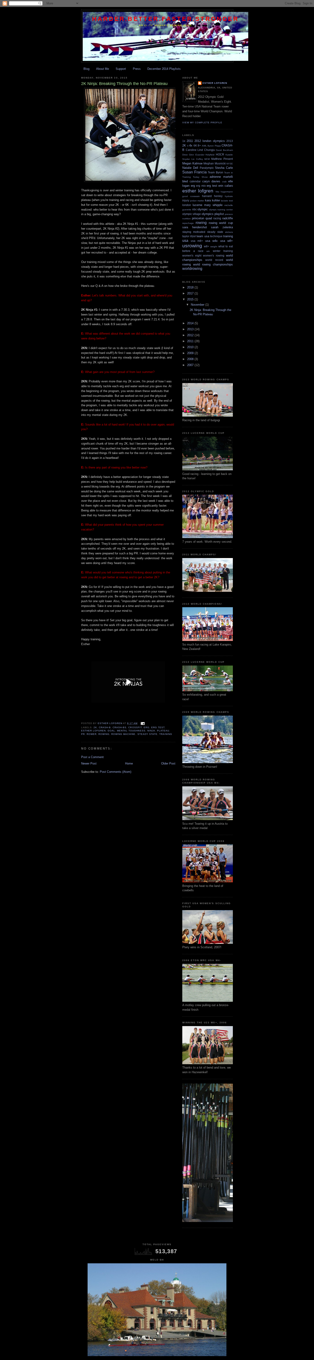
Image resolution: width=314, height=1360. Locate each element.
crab (224, 181)
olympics (208, 214)
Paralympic (207, 167)
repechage (188, 223)
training (165, 734)
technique (216, 236)
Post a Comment (92, 757)
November (198, 304)
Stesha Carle (224, 167)
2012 (190, 335)
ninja (151, 730)
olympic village (191, 213)
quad (209, 218)
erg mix (201, 185)
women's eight (191, 255)
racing (217, 218)
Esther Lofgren (215, 83)
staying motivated (193, 231)
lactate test (227, 200)
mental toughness (131, 730)
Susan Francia (194, 172)
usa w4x (211, 241)
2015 (190, 299)
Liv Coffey (197, 159)
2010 (190, 347)
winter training (223, 250)
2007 (190, 365)
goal (111, 730)
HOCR (220, 154)
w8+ (206, 246)
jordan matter (197, 200)
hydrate (229, 196)
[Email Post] (143, 723)
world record (214, 259)
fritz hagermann (224, 191)
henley (218, 196)
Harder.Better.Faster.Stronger (165, 18)
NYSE (229, 163)
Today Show (200, 177)
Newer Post (89, 763)
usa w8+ (226, 241)
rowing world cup (221, 223)
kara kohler (212, 200)
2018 (190, 287)
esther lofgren (93, 730)
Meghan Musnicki (214, 163)
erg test (158, 727)
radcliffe (227, 218)
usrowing (192, 245)
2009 (190, 353)
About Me (102, 69)
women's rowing (213, 255)
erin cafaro (225, 185)
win (208, 251)
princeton (198, 218)
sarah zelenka (222, 227)
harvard (207, 196)
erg (146, 727)
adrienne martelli (221, 176)
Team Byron (215, 172)
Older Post (168, 763)
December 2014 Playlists (164, 69)
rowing (103, 734)
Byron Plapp (214, 145)
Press (137, 69)
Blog (86, 69)
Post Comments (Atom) (115, 771)
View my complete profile (202, 122)
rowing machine (123, 734)
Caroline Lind (194, 149)
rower (92, 734)
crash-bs (119, 727)
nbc (194, 209)
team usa (203, 236)
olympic (202, 209)
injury (185, 200)
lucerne (197, 205)
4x (190, 145)
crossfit (135, 727)
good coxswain (191, 196)
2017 (190, 293)
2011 (190, 141)
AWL (204, 145)
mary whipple (213, 205)
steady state (147, 734)
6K (195, 145)
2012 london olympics (209, 141)
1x (183, 140)
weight (213, 246)
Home (129, 763)
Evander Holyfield (205, 154)
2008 (190, 359)
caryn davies (211, 181)
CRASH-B (105, 727)
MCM (207, 159)
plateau (163, 730)
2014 (190, 323)
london (186, 204)
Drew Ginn (188, 154)
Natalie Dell (190, 167)
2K (95, 727)
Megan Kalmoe (192, 163)
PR (83, 734)
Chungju (209, 149)
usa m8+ (197, 240)
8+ (199, 145)
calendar (195, 181)
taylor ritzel (189, 236)
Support (121, 69)
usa (185, 241)
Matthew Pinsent (222, 158)
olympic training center (221, 209)
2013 (229, 140)
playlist (219, 214)
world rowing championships (213, 264)
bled (185, 181)
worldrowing (192, 269)
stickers (229, 232)
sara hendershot (194, 227)
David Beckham (224, 150)
